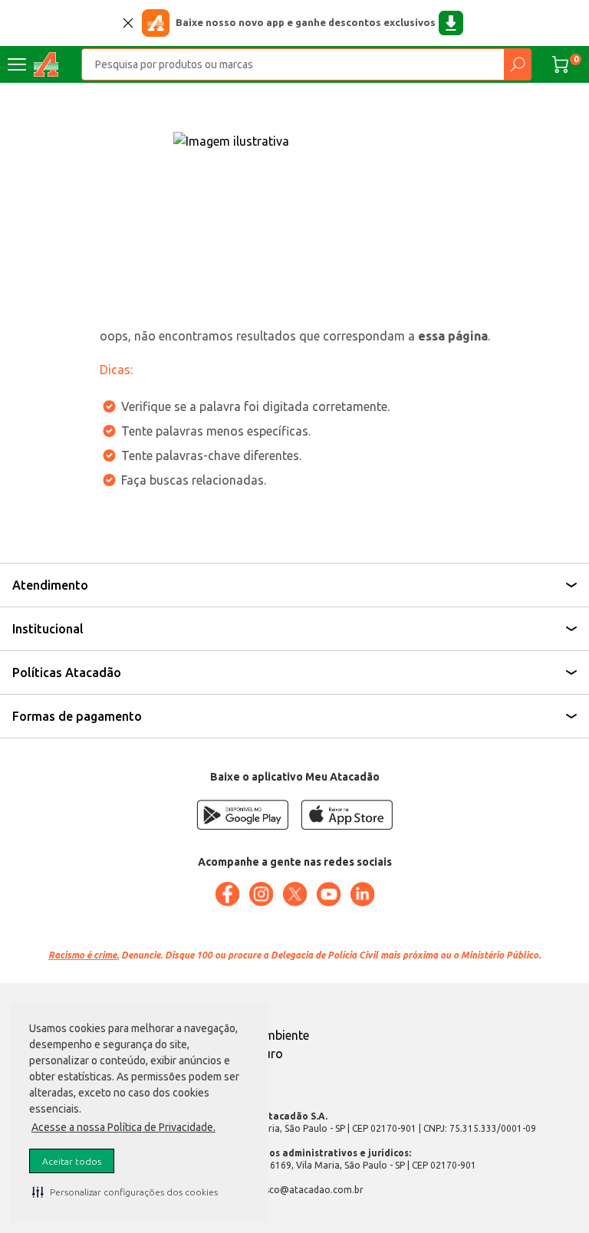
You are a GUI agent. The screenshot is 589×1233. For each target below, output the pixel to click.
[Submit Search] (517, 64)
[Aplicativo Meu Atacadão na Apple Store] (347, 815)
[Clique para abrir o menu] (17, 64)
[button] (125, 1191)
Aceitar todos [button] (71, 1161)
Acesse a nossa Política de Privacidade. (123, 1127)
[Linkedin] (362, 894)
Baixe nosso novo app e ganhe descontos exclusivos (306, 22)
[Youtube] (328, 894)
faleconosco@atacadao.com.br (295, 1190)
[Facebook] (227, 894)
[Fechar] (128, 23)
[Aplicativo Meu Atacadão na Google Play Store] (242, 815)
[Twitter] (294, 894)
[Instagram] (260, 894)
